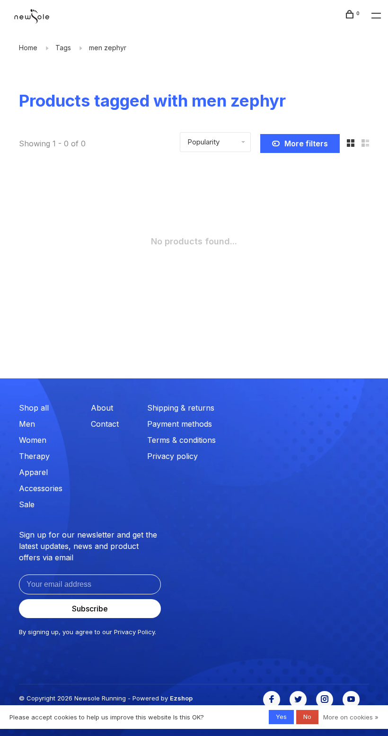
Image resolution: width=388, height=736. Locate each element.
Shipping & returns (180, 408)
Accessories (40, 488)
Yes (281, 716)
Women (32, 440)
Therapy (34, 456)
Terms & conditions (181, 440)
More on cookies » (351, 717)
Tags (63, 48)
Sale (27, 504)
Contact (105, 424)
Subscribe (90, 608)
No (307, 716)
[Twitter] (298, 699)
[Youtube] (351, 699)
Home (28, 48)
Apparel (33, 472)
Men (27, 424)
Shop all (34, 408)
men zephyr (107, 48)
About (102, 408)
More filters (306, 143)
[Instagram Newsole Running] (324, 699)
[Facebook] (271, 699)
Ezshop (181, 698)
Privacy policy (172, 456)
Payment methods (179, 424)
